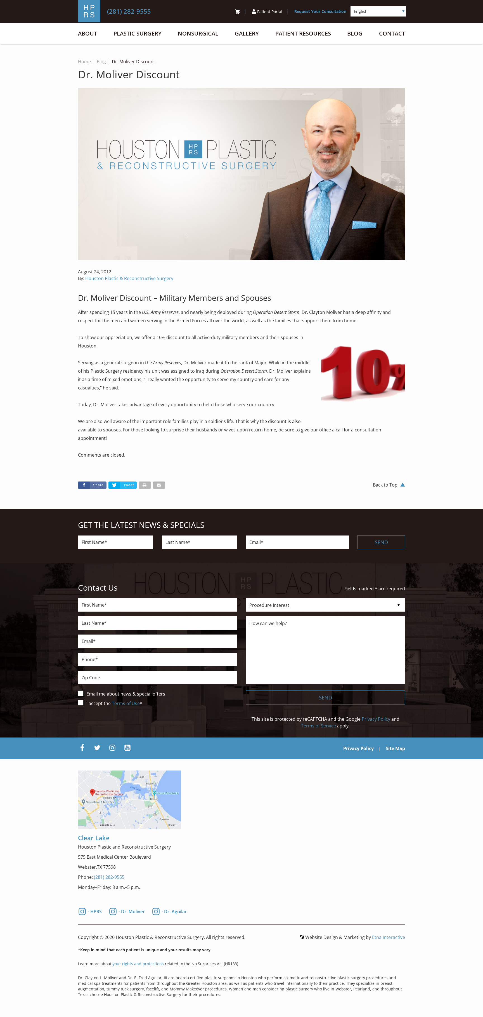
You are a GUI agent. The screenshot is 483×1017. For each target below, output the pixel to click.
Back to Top (385, 485)
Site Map (395, 748)
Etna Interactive (388, 937)
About (87, 33)
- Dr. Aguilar (174, 910)
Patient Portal (269, 11)
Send (381, 542)
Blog (355, 33)
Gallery (247, 33)
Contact (392, 33)
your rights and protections (138, 963)
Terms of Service (318, 726)
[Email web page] (159, 485)
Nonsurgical (198, 33)
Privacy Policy (376, 719)
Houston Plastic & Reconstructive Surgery (129, 278)
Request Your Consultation (320, 11)
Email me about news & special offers (125, 694)
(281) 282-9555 (109, 877)
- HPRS (95, 910)
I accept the (99, 703)
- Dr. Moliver (132, 910)
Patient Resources (303, 33)
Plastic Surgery (137, 33)
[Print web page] (145, 485)
